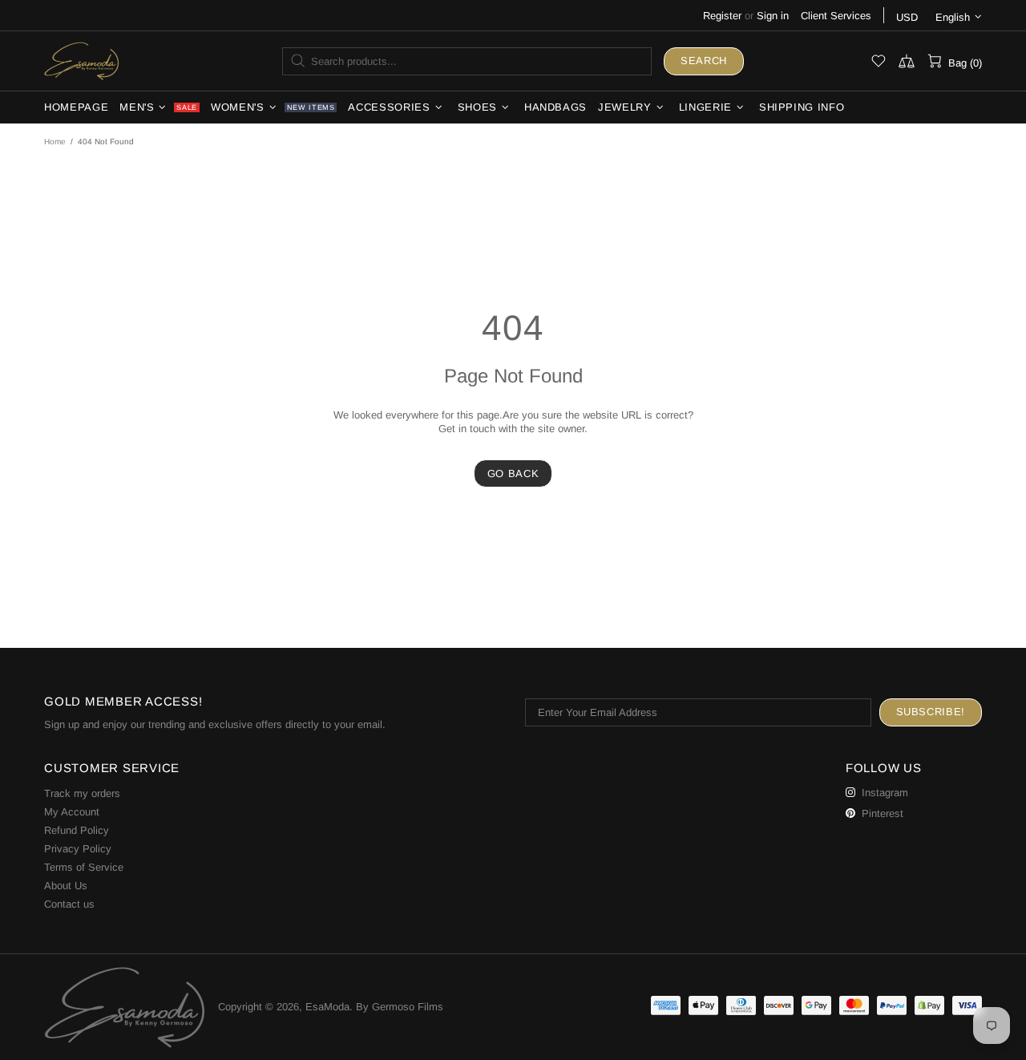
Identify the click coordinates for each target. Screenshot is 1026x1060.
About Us (65, 886)
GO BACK (513, 473)
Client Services (836, 16)
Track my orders (82, 793)
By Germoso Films (399, 1007)
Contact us (69, 904)
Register (722, 16)
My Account (71, 812)
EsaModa (81, 60)
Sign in (773, 16)
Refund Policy (76, 830)
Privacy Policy (77, 849)
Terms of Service (83, 867)
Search (704, 61)
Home (55, 141)
